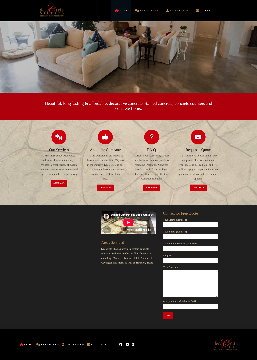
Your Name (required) (175, 219)
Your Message (170, 267)
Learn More (59, 183)
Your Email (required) (175, 231)
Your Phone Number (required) (180, 243)
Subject (167, 255)
